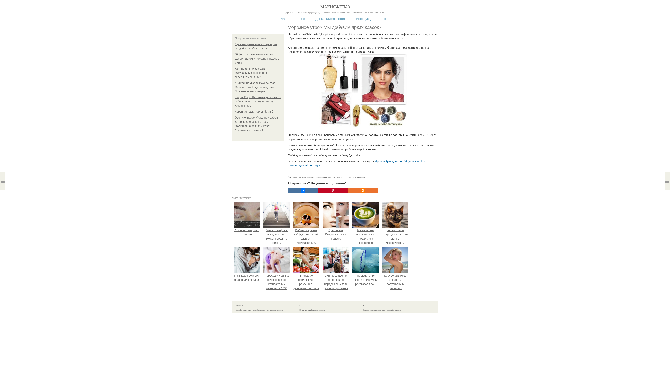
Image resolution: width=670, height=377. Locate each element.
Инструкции (365, 18)
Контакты (303, 306)
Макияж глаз (335, 7)
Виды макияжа (323, 18)
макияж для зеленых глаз (328, 176)
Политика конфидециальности (312, 310)
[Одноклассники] (363, 190)
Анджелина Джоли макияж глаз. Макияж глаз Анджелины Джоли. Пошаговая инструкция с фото (256, 87)
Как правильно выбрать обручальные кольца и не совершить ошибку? (251, 73)
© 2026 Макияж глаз (244, 306)
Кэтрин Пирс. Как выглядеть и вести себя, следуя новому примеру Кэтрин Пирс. (258, 101)
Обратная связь (370, 306)
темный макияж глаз (307, 176)
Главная (286, 18)
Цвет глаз (345, 18)
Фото (382, 18)
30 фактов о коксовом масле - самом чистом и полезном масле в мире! (257, 58)
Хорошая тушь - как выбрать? (254, 111)
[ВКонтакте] (303, 190)
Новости (302, 18)
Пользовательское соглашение (322, 306)
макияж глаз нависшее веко (353, 176)
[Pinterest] (333, 190)
